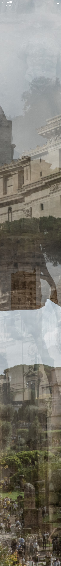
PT (54, 3)
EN (52, 3)
